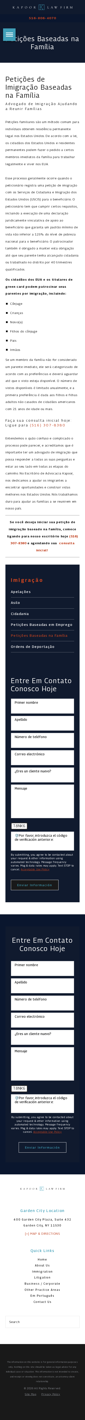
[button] (9, 34)
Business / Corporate (42, 1283)
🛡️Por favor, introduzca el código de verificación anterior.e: (41, 837)
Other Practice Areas (42, 1290)
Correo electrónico (30, 754)
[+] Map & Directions (42, 1233)
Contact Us (43, 1302)
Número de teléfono (31, 737)
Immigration (42, 1271)
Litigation (42, 1277)
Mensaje (21, 788)
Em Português (42, 1295)
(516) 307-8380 (48, 425)
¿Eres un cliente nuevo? (33, 771)
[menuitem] (42, 592)
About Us (42, 1265)
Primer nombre (26, 702)
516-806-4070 (42, 18)
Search (14, 1322)
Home (42, 1259)
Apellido (21, 719)
